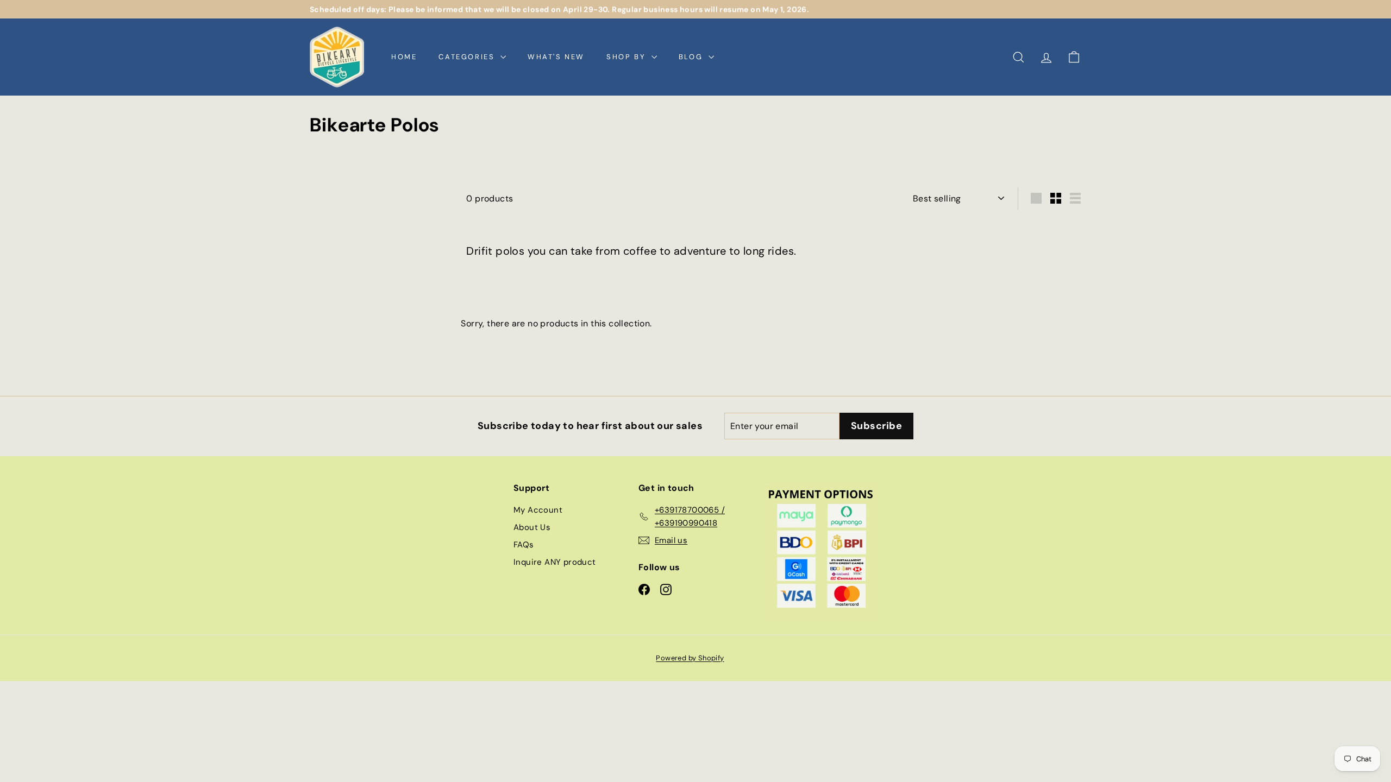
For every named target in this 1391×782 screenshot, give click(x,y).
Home (404, 56)
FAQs (523, 544)
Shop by (627, 56)
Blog (692, 56)
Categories (468, 56)
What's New (556, 56)
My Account (537, 509)
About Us (531, 527)
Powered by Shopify (690, 658)
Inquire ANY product (554, 562)
